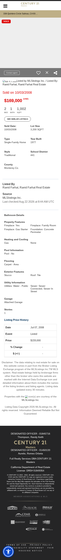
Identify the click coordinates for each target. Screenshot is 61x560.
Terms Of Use (16, 545)
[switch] (38, 73)
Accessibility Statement (25, 548)
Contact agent (11, 73)
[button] (8, 552)
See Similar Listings (17, 119)
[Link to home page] (30, 5)
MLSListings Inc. (30, 400)
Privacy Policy (41, 545)
